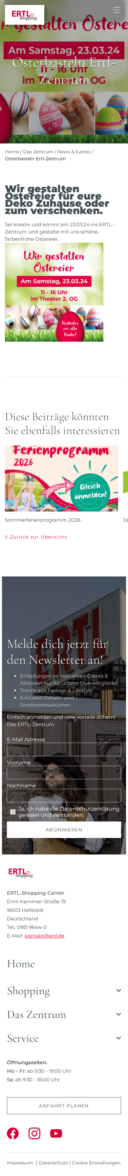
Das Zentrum (38, 152)
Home (12, 152)
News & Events (74, 152)
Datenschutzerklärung (89, 809)
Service (23, 1038)
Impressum (20, 1163)
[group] (61, 485)
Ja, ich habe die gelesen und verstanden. (68, 812)
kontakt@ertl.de (44, 936)
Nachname (21, 786)
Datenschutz (53, 1163)
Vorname (19, 762)
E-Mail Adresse (26, 739)
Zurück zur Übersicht (38, 537)
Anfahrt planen (64, 1106)
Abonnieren (64, 830)
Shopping (28, 991)
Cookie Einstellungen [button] (96, 1163)
